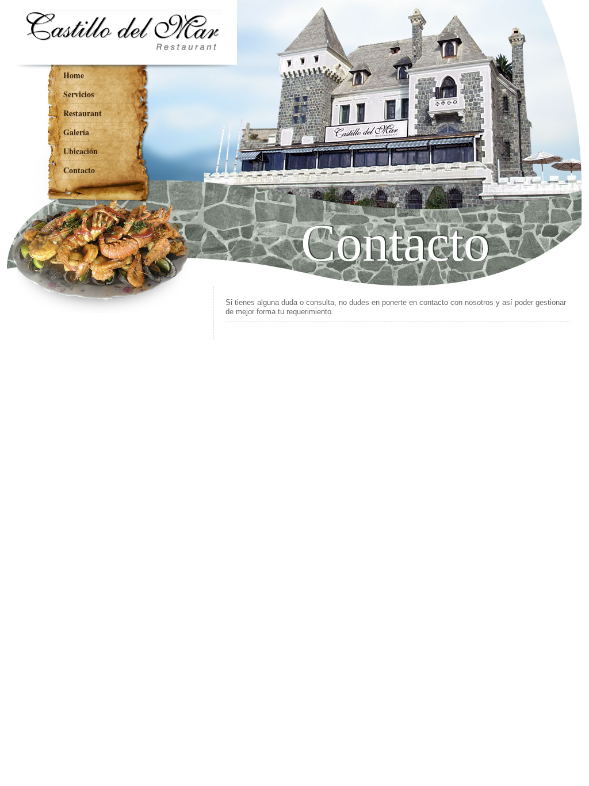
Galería (76, 132)
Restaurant (82, 113)
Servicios (78, 94)
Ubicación (80, 151)
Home (73, 75)
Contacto (79, 170)
